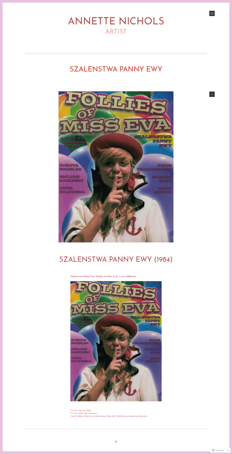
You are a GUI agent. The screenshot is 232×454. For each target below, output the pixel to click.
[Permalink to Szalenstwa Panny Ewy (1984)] (116, 247)
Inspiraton (92, 413)
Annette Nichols (116, 22)
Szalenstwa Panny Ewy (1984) (116, 259)
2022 (81, 413)
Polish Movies (122, 416)
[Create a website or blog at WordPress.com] (116, 442)
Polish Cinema (99, 416)
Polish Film (110, 416)
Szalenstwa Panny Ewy (137, 416)
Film (86, 413)
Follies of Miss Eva (85, 416)
